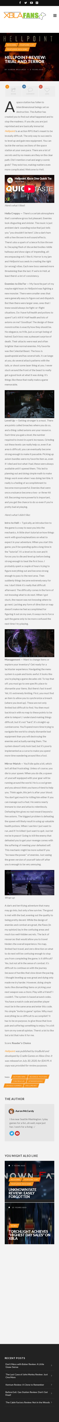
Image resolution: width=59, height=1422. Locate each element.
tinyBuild (19, 1081)
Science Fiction (38, 1077)
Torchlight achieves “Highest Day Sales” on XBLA (29, 1235)
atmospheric (36, 1081)
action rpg (19, 1077)
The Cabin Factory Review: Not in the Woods (28, 1402)
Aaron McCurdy (17, 69)
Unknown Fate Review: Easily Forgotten (22, 1193)
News (14, 1226)
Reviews (11, 45)
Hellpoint (10, 130)
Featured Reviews (17, 49)
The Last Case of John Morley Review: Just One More (27, 1376)
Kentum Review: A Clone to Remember (25, 1384)
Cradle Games (14, 1085)
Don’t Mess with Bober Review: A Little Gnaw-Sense (25, 1365)
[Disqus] (29, 1290)
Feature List (27, 45)
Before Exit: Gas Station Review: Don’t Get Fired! (27, 1393)
